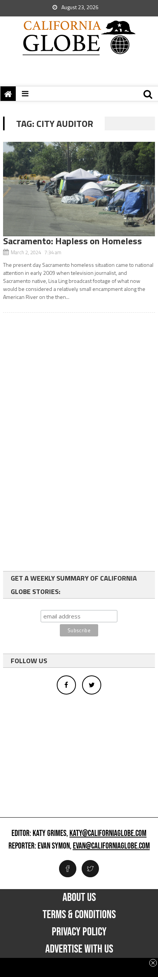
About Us (79, 897)
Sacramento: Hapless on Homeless (72, 241)
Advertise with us (79, 949)
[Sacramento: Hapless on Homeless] (79, 189)
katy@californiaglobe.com (107, 833)
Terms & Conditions (79, 915)
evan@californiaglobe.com (111, 846)
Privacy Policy (79, 932)
